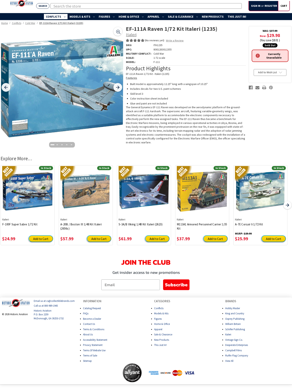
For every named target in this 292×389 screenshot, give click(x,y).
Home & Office (129, 16)
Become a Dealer (92, 318)
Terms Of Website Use (94, 350)
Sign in (255, 6)
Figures (105, 16)
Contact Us (89, 324)
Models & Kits (80, 16)
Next (287, 205)
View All (229, 360)
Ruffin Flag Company (236, 355)
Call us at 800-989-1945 (46, 305)
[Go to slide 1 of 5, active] (52, 144)
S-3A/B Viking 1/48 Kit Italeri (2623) (140, 224)
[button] (107, 373)
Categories (162, 301)
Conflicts (54, 16)
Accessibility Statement (95, 339)
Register (271, 6)
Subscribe (176, 284)
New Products (213, 16)
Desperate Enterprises (236, 345)
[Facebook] (251, 87)
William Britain (233, 324)
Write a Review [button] (175, 40)
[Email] (257, 87)
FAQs (85, 313)
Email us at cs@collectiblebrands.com (54, 301)
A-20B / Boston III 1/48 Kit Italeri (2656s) (81, 226)
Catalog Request (92, 308)
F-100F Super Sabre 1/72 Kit (20, 224)
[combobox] (146, 6)
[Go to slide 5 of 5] (71, 144)
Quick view (28, 188)
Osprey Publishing (235, 318)
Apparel (154, 16)
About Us (88, 334)
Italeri (228, 334)
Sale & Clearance (181, 16)
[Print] (264, 87)
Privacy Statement (92, 345)
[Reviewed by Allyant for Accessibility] (132, 373)
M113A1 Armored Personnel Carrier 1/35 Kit (202, 226)
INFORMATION (92, 301)
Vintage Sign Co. (234, 339)
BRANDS (230, 301)
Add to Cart (40, 239)
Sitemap (87, 360)
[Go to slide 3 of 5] (62, 144)
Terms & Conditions (93, 329)
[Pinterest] (271, 87)
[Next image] (117, 87)
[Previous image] (6, 87)
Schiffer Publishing (235, 329)
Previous (5, 205)
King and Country (234, 313)
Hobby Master (232, 308)
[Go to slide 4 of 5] (66, 144)
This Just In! (237, 16)
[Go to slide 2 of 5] (57, 144)
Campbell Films (233, 350)
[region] (62, 87)
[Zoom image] (117, 31)
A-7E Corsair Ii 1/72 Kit (249, 224)
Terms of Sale (90, 355)
